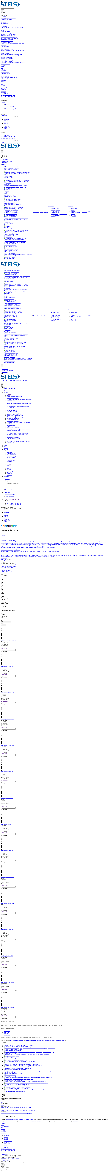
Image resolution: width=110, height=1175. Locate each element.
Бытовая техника (57, 541)
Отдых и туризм (64, 544)
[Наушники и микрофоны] (11, 212)
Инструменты (16, 543)
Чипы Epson (7, 1032)
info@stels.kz (5, 115)
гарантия (75, 1121)
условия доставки (35, 1121)
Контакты (3, 1133)
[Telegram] (16, 526)
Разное (64, 555)
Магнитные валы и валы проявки (53, 555)
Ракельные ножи (70, 555)
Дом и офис (96, 541)
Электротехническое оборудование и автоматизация (31, 547)
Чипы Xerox (7, 1035)
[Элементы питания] (9, 257)
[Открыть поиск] (2, 365)
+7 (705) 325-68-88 (8, 96)
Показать (3, 625)
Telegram (6, 123)
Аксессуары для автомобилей (8, 541)
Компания (9, 465)
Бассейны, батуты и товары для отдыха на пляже (40, 541)
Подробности (4, 648)
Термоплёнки (15, 556)
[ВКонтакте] (1, 526)
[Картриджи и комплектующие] (12, 199)
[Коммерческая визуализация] (12, 201)
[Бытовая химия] (8, 177)
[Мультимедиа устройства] (11, 210)
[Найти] (2, 11)
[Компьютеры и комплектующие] (12, 204)
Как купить (9, 452)
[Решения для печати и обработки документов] (16, 230)
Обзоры (3, 1129)
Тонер (53, 551)
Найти (2, 1164)
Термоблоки (9, 556)
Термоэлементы (23, 556)
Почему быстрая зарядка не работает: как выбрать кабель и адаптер (18, 1110)
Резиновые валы (78, 555)
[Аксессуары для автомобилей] (12, 166)
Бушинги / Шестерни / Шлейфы (9, 555)
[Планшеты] (7, 226)
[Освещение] (7, 220)
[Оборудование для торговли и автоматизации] (16, 218)
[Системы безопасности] (10, 243)
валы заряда (45, 1040)
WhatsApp (6, 126)
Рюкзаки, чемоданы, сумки (14, 546)
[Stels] (10, 6)
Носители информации (25, 544)
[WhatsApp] (12, 526)
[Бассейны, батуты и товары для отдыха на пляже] (17, 172)
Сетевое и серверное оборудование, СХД (39, 546)
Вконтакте (6, 119)
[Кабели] (6, 191)
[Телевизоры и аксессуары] (11, 249)
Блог (2, 1127)
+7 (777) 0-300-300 (5, 93)
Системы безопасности (77, 546)
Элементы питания (50, 547)
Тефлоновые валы (32, 556)
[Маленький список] (1, 574)
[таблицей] (3, 573)
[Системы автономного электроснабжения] (15, 241)
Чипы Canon (7, 1031)
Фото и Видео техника (12, 547)
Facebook (6, 120)
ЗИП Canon (36, 555)
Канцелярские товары (39, 543)
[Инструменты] (8, 188)
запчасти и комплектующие (17, 1040)
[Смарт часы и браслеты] (10, 246)
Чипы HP (6, 1033)
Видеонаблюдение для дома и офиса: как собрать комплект (16, 1107)
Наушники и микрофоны (12, 544)
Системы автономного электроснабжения (61, 546)
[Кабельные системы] (9, 193)
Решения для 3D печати (80, 544)
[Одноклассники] (3, 526)
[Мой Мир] (6, 526)
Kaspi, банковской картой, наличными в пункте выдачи (19, 1119)
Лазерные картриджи (12, 551)
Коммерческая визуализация (52, 543)
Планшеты (71, 544)
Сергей (2, 1102)
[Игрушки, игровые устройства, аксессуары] (15, 185)
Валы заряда (20, 555)
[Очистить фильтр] (2, 623)
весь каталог (62, 1040)
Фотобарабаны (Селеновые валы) (45, 556)
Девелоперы (4, 551)
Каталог (9, 395)
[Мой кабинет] (1, 367)
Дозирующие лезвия (28, 555)
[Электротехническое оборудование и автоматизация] (18, 254)
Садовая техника (25, 546)
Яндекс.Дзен (7, 127)
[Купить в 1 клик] (1, 629)
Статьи (2, 1105)
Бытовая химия (65, 541)
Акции (2, 1125)
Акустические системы (22, 541)
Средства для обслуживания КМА (26, 551)
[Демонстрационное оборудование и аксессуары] (16, 180)
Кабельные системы (28, 543)
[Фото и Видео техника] (10, 251)
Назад (9, 394)
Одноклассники (8, 124)
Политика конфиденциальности (10, 1158)
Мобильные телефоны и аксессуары (85, 543)
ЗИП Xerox (42, 555)
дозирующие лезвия (53, 1040)
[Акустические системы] (10, 169)
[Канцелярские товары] (10, 196)
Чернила (57, 551)
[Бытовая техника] (9, 174)
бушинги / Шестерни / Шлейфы (33, 1040)
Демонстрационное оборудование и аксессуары (81, 541)
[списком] (2, 573)
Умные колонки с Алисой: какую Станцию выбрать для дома (16, 1113)
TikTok (5, 128)
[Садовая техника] (9, 235)
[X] (8, 526)
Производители (5, 1126)
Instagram (6, 122)
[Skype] (14, 526)
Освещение (57, 544)
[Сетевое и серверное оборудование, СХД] (15, 238)
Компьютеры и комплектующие (67, 543)
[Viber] (10, 526)
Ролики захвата (87, 555)
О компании (4, 1123)
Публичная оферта (5, 1160)
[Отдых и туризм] (8, 223)
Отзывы (3, 1130)
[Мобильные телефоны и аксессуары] (13, 207)
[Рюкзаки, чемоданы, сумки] (11, 233)
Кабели (21, 543)
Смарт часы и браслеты (89, 546)
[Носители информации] (10, 215)
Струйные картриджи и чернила (43, 551)
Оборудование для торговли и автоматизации (42, 544)
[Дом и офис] (7, 183)
